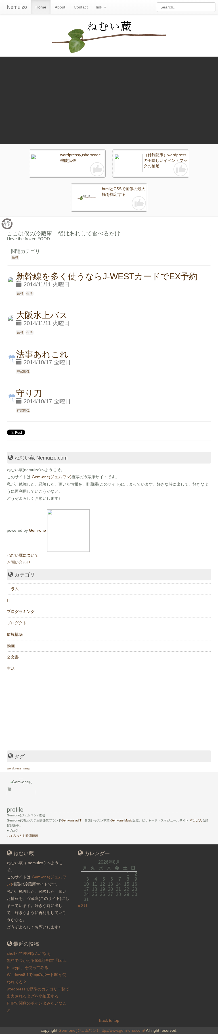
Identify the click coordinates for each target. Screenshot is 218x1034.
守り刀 (29, 393)
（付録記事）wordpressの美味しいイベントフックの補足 (165, 160)
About (60, 7)
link (99, 7)
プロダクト (17, 623)
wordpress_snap (18, 768)
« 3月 (82, 905)
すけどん (196, 820)
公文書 (13, 657)
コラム (13, 589)
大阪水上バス (42, 315)
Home (40, 7)
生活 (29, 293)
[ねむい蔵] (68, 530)
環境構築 (15, 634)
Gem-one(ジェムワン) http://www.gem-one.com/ (101, 1030)
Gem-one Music (121, 820)
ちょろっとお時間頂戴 (22, 835)
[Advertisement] (109, 99)
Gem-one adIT (71, 820)
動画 (11, 645)
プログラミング (21, 611)
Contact (81, 7)
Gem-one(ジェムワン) (52, 477)
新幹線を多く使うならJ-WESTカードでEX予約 (107, 276)
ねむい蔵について (23, 555)
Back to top (109, 1020)
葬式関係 (23, 371)
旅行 (15, 257)
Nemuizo (17, 7)
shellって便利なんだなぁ (29, 953)
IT (9, 600)
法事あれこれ (42, 354)
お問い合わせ (19, 562)
